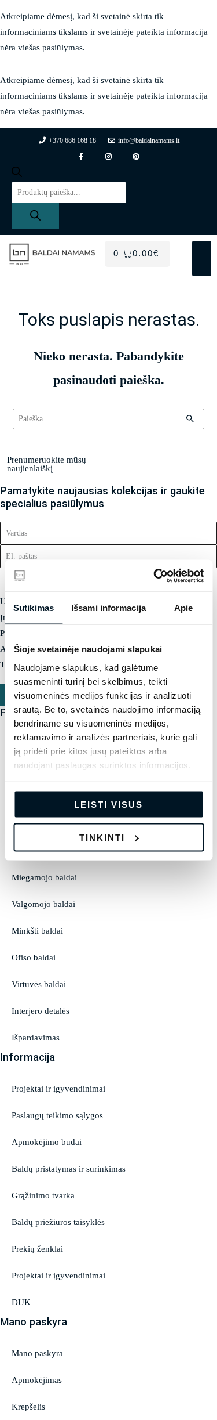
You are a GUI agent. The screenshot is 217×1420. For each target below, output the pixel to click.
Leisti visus (108, 805)
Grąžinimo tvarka (43, 1195)
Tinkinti (102, 837)
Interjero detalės (40, 1011)
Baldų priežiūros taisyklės (58, 1222)
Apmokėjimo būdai (47, 1142)
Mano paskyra (37, 1353)
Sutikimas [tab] (33, 608)
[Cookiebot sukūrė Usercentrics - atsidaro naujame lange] (154, 575)
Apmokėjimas (37, 1380)
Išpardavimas (36, 1037)
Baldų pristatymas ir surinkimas (69, 1168)
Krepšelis (28, 1406)
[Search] (35, 216)
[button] (201, 258)
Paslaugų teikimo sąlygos (57, 1115)
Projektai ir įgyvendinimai (58, 1088)
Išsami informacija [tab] (108, 608)
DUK (21, 1302)
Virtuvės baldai (39, 984)
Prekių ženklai (37, 1248)
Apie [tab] (183, 608)
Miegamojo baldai (44, 877)
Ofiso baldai (34, 957)
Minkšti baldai (37, 930)
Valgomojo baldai (43, 904)
